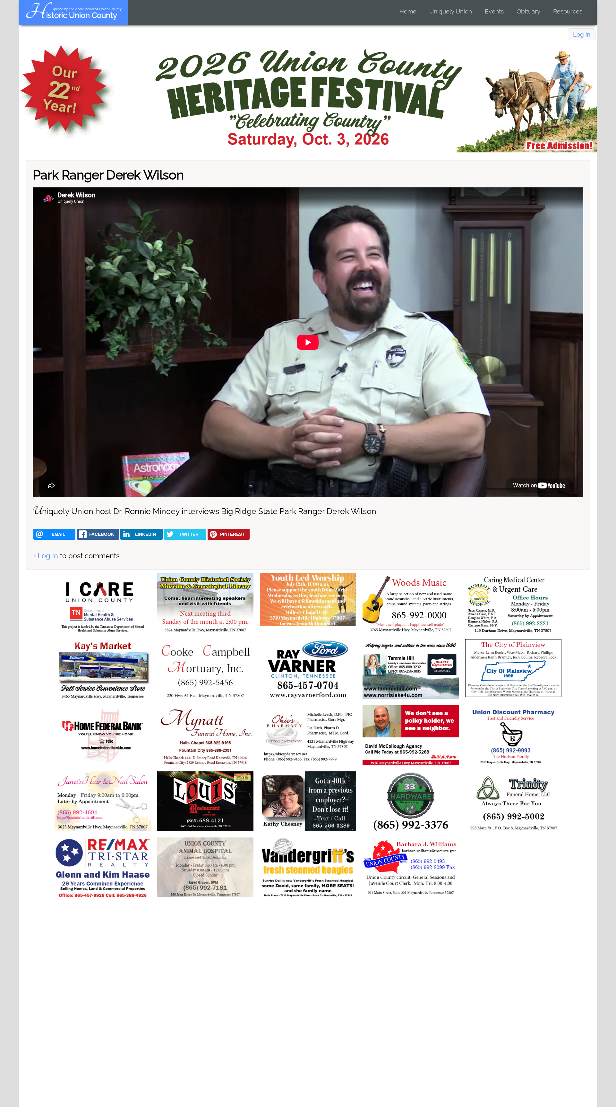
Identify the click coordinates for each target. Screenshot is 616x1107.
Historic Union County (71, 15)
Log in (581, 34)
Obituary (528, 11)
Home (407, 11)
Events (494, 11)
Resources (567, 11)
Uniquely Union (450, 11)
